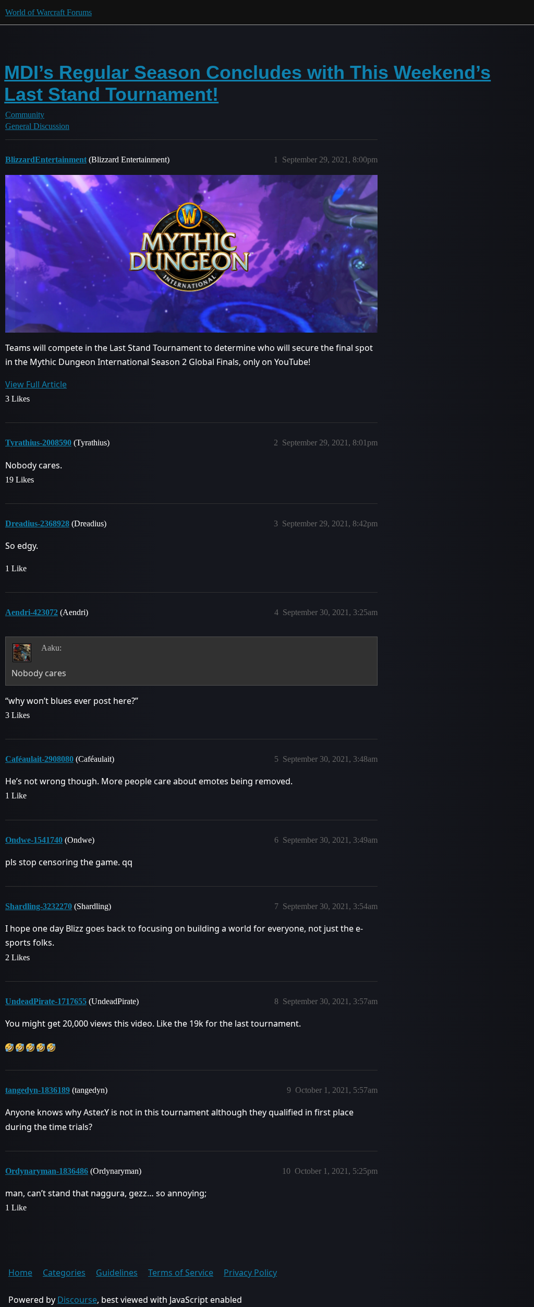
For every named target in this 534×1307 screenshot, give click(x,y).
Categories (64, 1272)
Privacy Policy (250, 1272)
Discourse (77, 1299)
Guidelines (117, 1272)
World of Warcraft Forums (48, 12)
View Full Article (36, 384)
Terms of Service (180, 1272)
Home (20, 1272)
